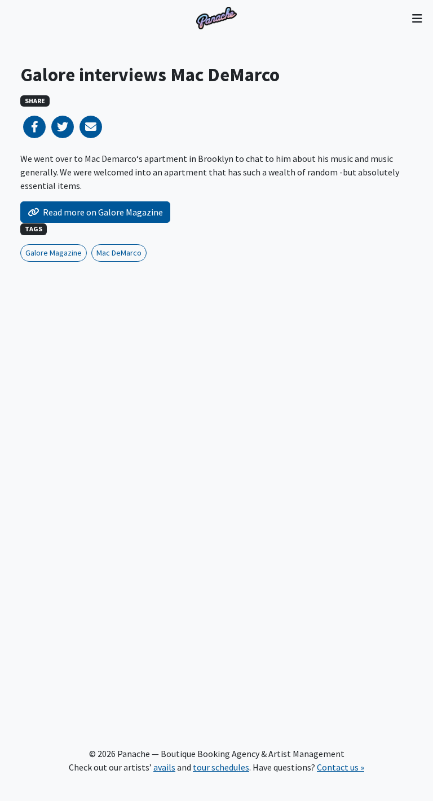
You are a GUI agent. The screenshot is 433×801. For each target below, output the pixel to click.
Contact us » (340, 767)
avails (164, 767)
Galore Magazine (53, 253)
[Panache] (216, 18)
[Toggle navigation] (417, 18)
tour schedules (221, 767)
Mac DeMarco (119, 253)
